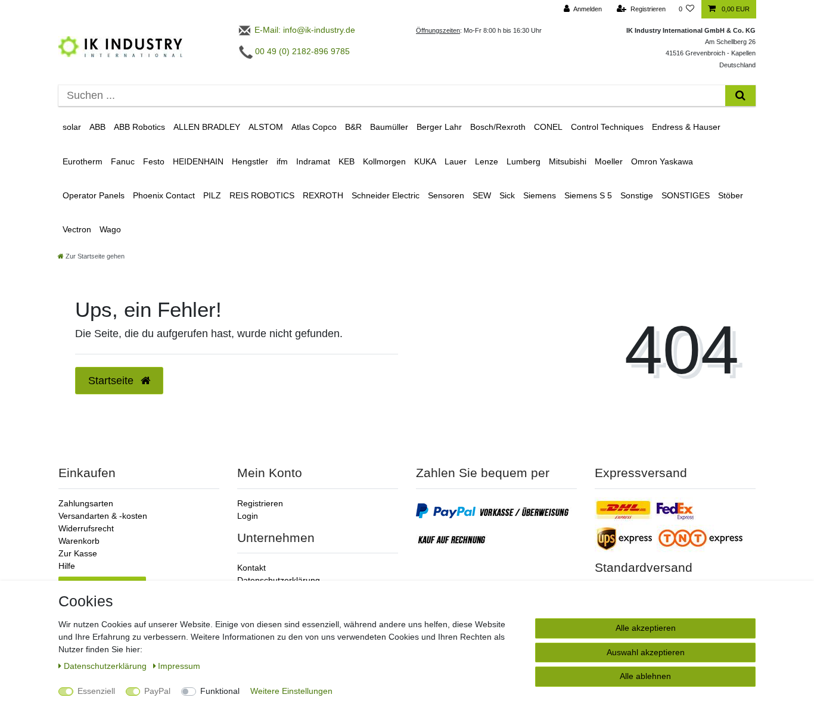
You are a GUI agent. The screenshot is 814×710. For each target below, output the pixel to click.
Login (247, 516)
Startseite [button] (112, 381)
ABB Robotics (139, 127)
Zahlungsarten (85, 503)
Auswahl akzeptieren (646, 652)
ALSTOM (265, 127)
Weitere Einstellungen (291, 691)
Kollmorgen (384, 161)
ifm (282, 161)
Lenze (486, 161)
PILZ (212, 195)
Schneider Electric (386, 195)
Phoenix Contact (164, 195)
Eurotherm (82, 161)
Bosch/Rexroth (498, 127)
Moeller (609, 161)
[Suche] (740, 95)
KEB (346, 161)
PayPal (157, 691)
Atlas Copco (314, 127)
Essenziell (96, 691)
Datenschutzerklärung (278, 580)
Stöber (730, 195)
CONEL (548, 127)
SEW (482, 195)
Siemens (539, 195)
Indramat (313, 161)
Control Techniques (607, 127)
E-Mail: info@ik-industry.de (303, 30)
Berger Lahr (439, 127)
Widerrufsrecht (86, 528)
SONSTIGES (685, 195)
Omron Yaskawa (662, 161)
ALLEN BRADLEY (206, 127)
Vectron (77, 229)
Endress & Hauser (686, 127)
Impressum (179, 666)
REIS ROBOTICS (261, 195)
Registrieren (260, 503)
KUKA (425, 161)
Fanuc (123, 161)
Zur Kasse (77, 553)
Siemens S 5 (588, 195)
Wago (110, 229)
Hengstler (250, 161)
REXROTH (323, 195)
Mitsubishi (567, 161)
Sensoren (446, 195)
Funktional (220, 691)
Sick (507, 195)
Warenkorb (79, 541)
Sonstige (636, 195)
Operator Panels (94, 195)
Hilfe (66, 566)
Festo (153, 161)
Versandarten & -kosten (102, 516)
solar (72, 127)
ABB (97, 127)
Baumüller (389, 127)
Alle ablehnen (645, 676)
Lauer (456, 161)
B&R (353, 127)
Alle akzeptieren (646, 628)
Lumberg (523, 161)
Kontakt (251, 567)
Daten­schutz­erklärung (106, 666)
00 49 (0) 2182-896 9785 (301, 51)
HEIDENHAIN (198, 161)
